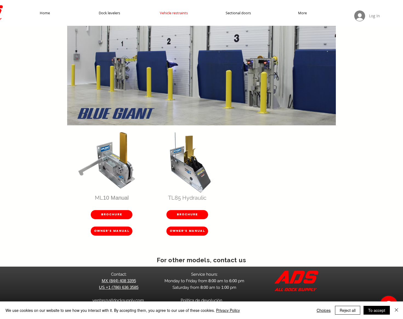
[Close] (396, 310)
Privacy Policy (228, 310)
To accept (376, 310)
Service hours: (204, 274)
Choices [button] (324, 310)
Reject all (348, 310)
